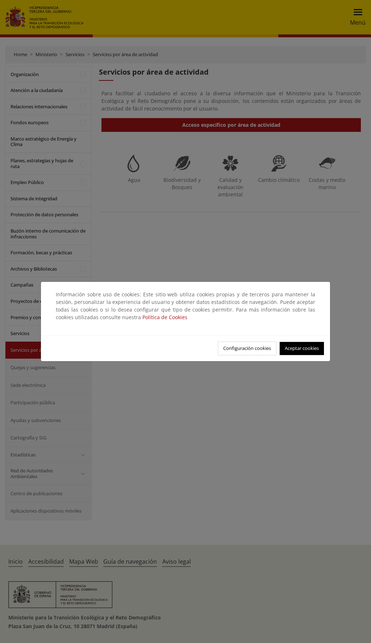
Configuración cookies (247, 348)
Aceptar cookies (302, 348)
